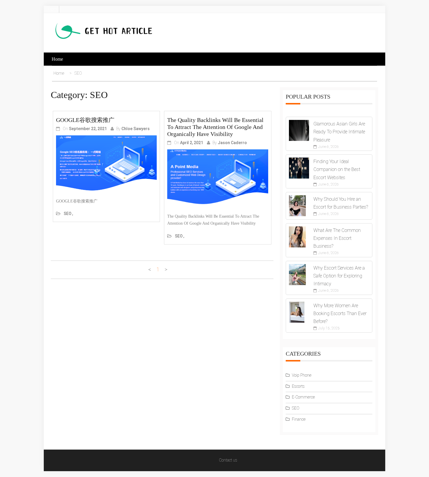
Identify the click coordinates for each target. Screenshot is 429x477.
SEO (68, 213)
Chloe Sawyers (135, 128)
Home (53, 9)
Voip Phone (301, 375)
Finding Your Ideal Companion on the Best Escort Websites (336, 169)
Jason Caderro (232, 142)
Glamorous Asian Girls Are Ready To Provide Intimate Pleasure (339, 131)
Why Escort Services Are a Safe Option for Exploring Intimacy (339, 275)
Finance (299, 419)
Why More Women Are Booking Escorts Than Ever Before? (340, 313)
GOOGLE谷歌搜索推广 (85, 120)
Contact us (228, 460)
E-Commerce (303, 397)
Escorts (298, 386)
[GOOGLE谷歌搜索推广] (106, 163)
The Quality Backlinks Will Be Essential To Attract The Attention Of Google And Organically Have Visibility (215, 127)
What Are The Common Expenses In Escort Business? (337, 238)
